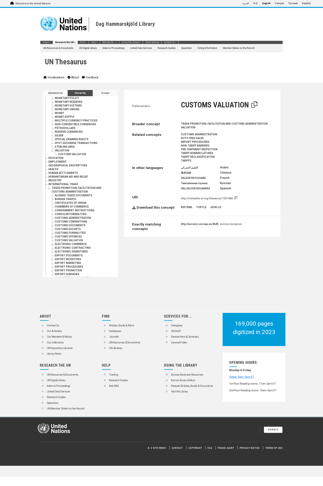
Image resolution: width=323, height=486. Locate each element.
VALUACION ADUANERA (195, 188)
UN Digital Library (88, 48)
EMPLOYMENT (57, 161)
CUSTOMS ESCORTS (68, 229)
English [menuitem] (266, 3)
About (46, 42)
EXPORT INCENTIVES (68, 259)
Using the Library (131, 42)
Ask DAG (114, 385)
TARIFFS (186, 160)
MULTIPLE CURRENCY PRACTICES (76, 120)
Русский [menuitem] (293, 3)
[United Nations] (63, 23)
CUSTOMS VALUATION (72, 154)
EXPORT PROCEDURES (69, 266)
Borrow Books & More (183, 380)
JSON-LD (215, 207)
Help (94, 42)
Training (113, 374)
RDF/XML (187, 207)
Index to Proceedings (113, 48)
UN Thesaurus (66, 61)
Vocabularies (55, 77)
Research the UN (65, 42)
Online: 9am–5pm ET (241, 376)
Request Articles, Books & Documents (192, 385)
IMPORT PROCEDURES (195, 141)
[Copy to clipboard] (254, 105)
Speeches (186, 48)
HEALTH (53, 169)
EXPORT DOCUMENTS (69, 255)
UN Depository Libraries (60, 348)
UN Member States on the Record (65, 408)
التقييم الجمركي (189, 167)
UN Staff (176, 331)
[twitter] (239, 430)
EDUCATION (55, 157)
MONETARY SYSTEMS (68, 105)
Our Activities (54, 331)
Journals (114, 336)
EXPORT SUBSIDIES (67, 274)
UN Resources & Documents (58, 48)
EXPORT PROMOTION (68, 270)
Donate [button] (273, 429)
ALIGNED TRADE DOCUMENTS (73, 195)
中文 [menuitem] (255, 3)
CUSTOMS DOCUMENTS (70, 225)
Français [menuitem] (279, 3)
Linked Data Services (141, 48)
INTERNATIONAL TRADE (63, 184)
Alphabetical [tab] (55, 93)
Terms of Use (274, 448)
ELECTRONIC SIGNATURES (71, 251)
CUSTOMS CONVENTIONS (71, 221)
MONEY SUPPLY (64, 116)
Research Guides (167, 48)
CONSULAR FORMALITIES (71, 214)
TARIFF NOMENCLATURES (197, 153)
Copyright (195, 448)
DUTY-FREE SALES (192, 138)
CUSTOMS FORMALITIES (70, 232)
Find (83, 42)
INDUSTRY (54, 180)
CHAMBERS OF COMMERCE (72, 206)
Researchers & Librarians (185, 336)
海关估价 (186, 172)
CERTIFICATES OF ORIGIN (70, 202)
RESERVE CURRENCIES (69, 131)
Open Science (152, 42)
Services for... (109, 42)
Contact (177, 448)
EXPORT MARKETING (68, 262)
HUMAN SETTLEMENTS (63, 172)
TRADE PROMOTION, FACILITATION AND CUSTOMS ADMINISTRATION (224, 123)
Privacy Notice (250, 448)
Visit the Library (179, 391)
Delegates (176, 325)
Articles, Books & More (121, 325)
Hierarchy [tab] (80, 93)
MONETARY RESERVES (68, 101)
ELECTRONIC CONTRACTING (73, 247)
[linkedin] (252, 430)
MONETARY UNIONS (67, 109)
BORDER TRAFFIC (65, 199)
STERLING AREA (65, 146)
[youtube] (245, 430)
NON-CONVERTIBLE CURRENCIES (75, 124)
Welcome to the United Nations (32, 3)
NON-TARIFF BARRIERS (195, 145)
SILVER (59, 135)
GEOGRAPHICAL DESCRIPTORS (67, 165)
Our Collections (55, 342)
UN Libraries (115, 348)
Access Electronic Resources (187, 374)
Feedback (92, 77)
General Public (179, 342)
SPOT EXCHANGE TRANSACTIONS (76, 142)
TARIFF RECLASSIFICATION (198, 156)
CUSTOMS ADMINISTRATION (73, 217)
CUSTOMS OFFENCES (68, 236)
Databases (115, 331)
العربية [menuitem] (246, 3)
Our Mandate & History (59, 336)
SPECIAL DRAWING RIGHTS (71, 139)
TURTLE (201, 207)
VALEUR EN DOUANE (193, 177)
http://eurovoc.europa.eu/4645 (200, 224)
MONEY (59, 113)
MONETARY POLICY (67, 98)
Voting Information (207, 48)
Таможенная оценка (194, 183)
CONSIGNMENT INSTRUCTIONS (74, 210)
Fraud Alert (226, 448)
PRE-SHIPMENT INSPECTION (199, 149)
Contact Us (170, 42)
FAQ (209, 448)
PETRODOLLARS (65, 128)
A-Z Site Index (157, 448)
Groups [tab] (105, 93)
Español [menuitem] (306, 3)
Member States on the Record (239, 48)
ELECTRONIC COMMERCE (71, 244)
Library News (54, 353)
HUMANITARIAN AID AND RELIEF (68, 176)
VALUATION (62, 150)
